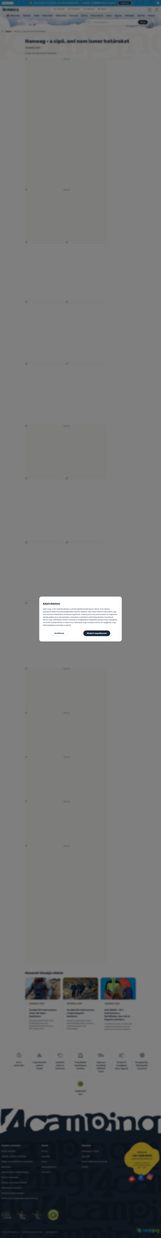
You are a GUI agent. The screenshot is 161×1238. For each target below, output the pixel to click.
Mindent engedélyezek (97, 633)
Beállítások (59, 633)
